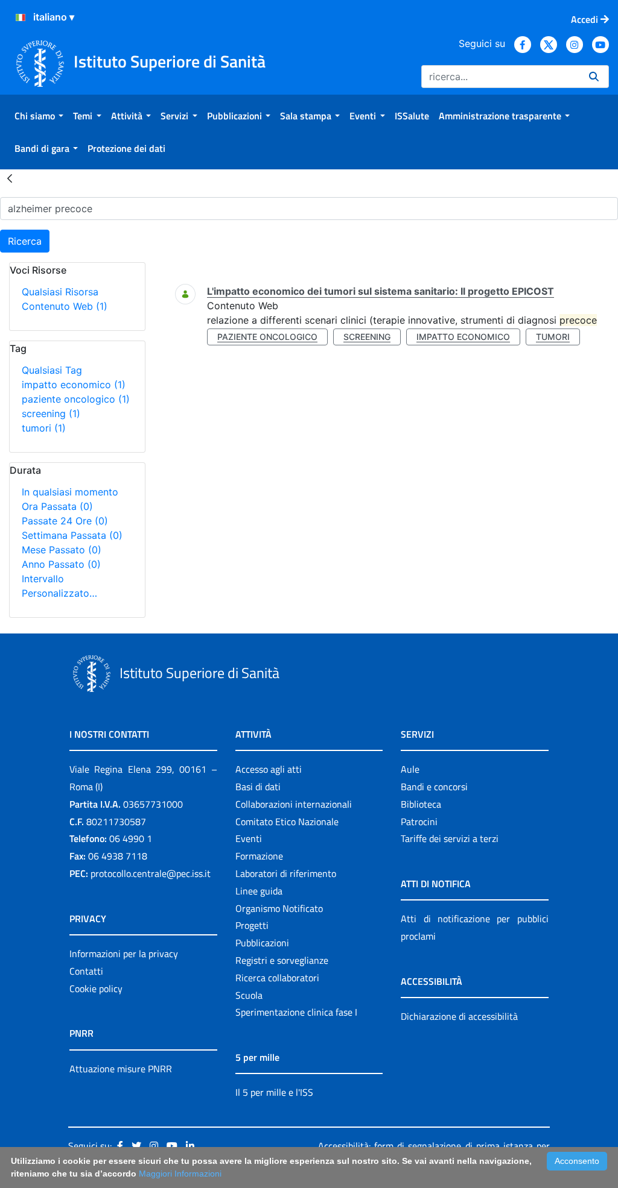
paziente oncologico (76, 399)
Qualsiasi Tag (52, 370)
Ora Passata (57, 506)
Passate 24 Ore (65, 521)
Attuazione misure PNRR (120, 1068)
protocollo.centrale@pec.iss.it (151, 873)
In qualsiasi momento (70, 492)
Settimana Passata (72, 535)
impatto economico (74, 385)
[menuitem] (39, 116)
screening (51, 413)
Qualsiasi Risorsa (60, 292)
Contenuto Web (64, 306)
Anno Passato (61, 564)
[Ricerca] (594, 76)
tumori (44, 428)
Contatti (86, 971)
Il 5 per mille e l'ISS (274, 1092)
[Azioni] (20, 17)
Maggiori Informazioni (180, 1173)
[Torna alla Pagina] (9, 177)
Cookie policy (96, 988)
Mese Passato (61, 550)
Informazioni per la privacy (123, 953)
